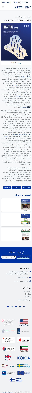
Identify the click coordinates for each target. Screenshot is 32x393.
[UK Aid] (8, 358)
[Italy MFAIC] (8, 331)
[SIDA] (24, 365)
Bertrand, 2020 (25, 107)
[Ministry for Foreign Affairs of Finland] (16, 380)
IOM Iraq (28, 294)
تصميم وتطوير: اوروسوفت (7, 392)
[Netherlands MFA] (24, 331)
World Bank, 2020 (24, 77)
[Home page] (19, 7)
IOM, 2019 (19, 96)
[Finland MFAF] (8, 373)
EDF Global (25, 2)
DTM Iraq (28, 297)
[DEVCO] (24, 373)
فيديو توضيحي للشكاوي (23, 257)
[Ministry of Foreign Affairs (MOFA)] (8, 349)
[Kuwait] (24, 349)
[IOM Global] (28, 7)
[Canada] (24, 339)
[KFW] (8, 366)
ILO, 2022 (16, 86)
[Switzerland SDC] (8, 322)
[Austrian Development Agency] (8, 340)
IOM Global (27, 291)
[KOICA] (24, 358)
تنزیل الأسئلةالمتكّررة (24, 300)
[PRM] (24, 322)
